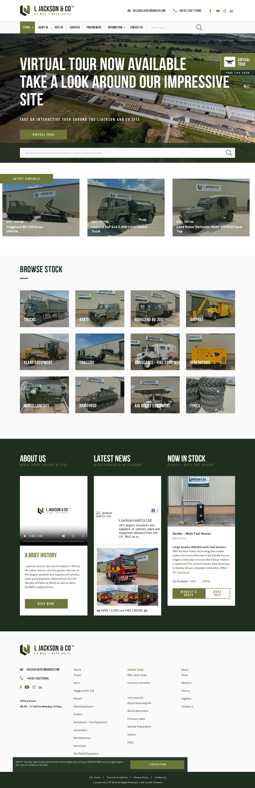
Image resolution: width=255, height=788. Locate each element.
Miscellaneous (82, 738)
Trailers (78, 714)
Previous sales (136, 719)
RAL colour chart (137, 675)
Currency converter (139, 683)
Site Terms (94, 777)
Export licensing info (139, 703)
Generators (80, 730)
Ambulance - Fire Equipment (90, 722)
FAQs (131, 742)
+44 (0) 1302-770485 (190, 11)
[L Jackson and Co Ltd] (106, 514)
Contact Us (160, 777)
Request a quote (189, 594)
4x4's (77, 683)
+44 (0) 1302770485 (38, 678)
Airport (78, 698)
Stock (184, 675)
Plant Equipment (83, 706)
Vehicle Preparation (139, 726)
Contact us (187, 706)
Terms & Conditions (117, 777)
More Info (218, 594)
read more (183, 572)
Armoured (80, 746)
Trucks (77, 675)
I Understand (157, 765)
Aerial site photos (138, 711)
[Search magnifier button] (199, 27)
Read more (46, 604)
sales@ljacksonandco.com (149, 11)
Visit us (185, 691)
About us (186, 683)
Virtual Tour (43, 126)
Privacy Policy (141, 777)
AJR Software (155, 782)
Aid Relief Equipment (86, 753)
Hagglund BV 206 (84, 691)
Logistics (186, 698)
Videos (132, 734)
